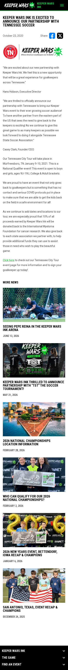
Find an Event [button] (12, 664)
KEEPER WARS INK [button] (13, 650)
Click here (8, 260)
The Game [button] (8, 657)
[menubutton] (62, 5)
